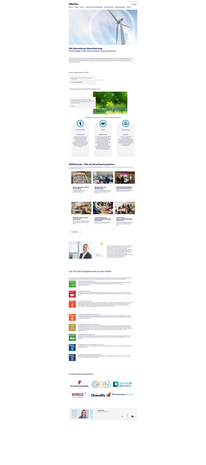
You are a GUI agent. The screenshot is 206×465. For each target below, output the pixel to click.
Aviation (77, 7)
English (130, 1)
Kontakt (129, 7)
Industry (82, 7)
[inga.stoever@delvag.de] (132, 416)
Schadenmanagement (120, 7)
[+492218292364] (122, 416)
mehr (73, 106)
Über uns (71, 7)
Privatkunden (135, 1)
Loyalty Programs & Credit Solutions (94, 7)
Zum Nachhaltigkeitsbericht (77, 82)
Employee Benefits (108, 7)
